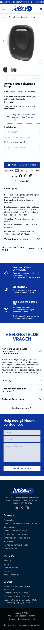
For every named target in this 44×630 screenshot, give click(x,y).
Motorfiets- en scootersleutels (17, 538)
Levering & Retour (11, 567)
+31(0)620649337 (21, 596)
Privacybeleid (10, 625)
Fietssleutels (9, 520)
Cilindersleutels (10, 548)
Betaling (7, 560)
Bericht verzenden (22, 468)
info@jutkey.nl (23, 231)
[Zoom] (40, 61)
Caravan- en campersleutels (16, 534)
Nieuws (7, 564)
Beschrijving (10, 188)
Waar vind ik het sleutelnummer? (18, 137)
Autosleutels (10, 79)
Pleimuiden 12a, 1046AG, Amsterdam (17, 587)
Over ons (7, 571)
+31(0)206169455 (20, 593)
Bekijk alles (34, 248)
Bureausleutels (10, 527)
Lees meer (8, 102)
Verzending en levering (16, 238)
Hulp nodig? (24, 181)
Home (4, 17)
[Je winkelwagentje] (41, 8)
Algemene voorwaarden (29, 625)
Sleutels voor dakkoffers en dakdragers (21, 523)
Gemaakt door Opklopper (20, 619)
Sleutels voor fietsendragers (16, 530)
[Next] (41, 41)
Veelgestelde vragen (13, 575)
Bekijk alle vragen (20, 408)
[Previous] (3, 41)
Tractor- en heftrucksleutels (16, 545)
